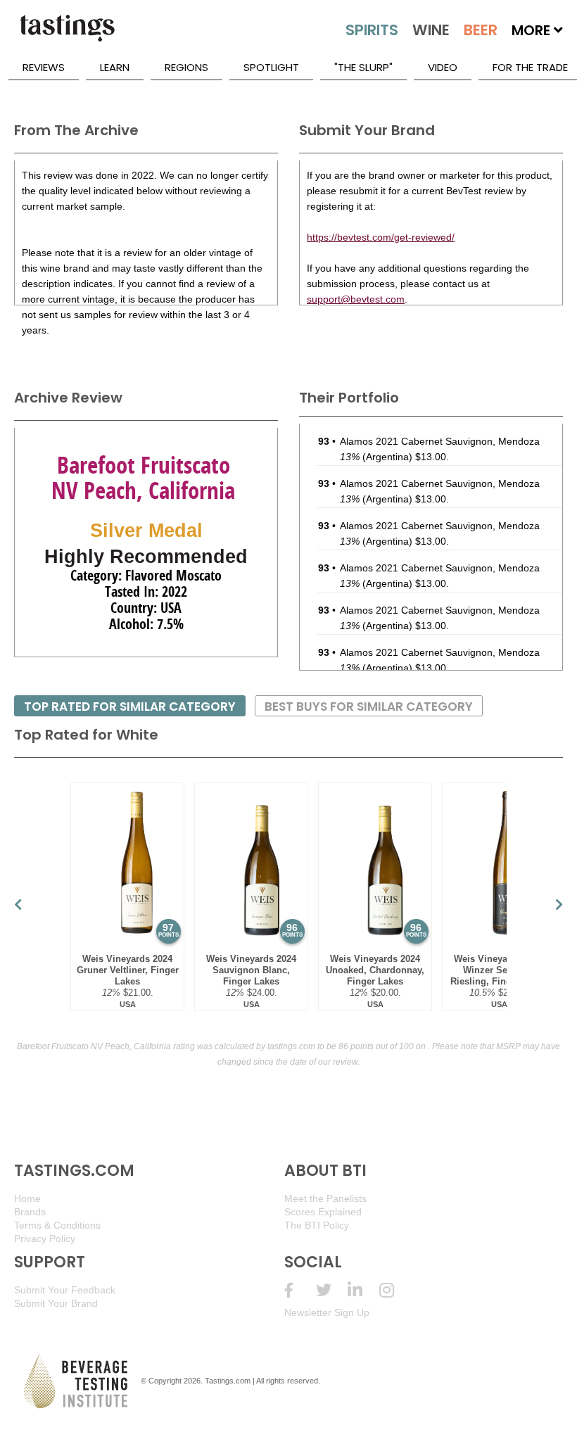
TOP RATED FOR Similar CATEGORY (130, 706)
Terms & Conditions (57, 1225)
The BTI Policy (316, 1225)
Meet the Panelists (325, 1198)
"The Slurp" (363, 67)
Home (27, 1198)
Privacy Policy (44, 1238)
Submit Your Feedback (64, 1290)
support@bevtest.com (356, 299)
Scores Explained (323, 1211)
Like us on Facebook (300, 1290)
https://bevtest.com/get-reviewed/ (381, 237)
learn (114, 67)
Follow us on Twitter (332, 1290)
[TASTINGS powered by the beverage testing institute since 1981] (67, 35)
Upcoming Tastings (395, 1290)
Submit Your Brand (56, 1303)
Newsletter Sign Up (326, 1312)
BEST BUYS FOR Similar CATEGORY (369, 706)
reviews (44, 67)
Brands (30, 1211)
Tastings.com (228, 1380)
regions (186, 67)
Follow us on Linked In (363, 1290)
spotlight (271, 67)
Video (442, 67)
